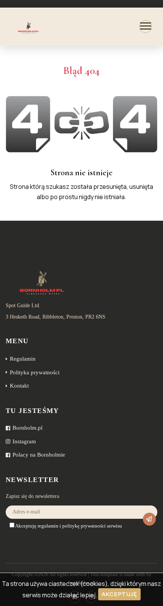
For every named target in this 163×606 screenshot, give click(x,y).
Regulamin (23, 359)
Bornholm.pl (27, 428)
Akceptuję (119, 594)
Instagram (24, 441)
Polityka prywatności (35, 372)
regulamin (48, 526)
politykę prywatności (84, 526)
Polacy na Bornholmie (39, 455)
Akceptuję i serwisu (68, 526)
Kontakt (19, 386)
